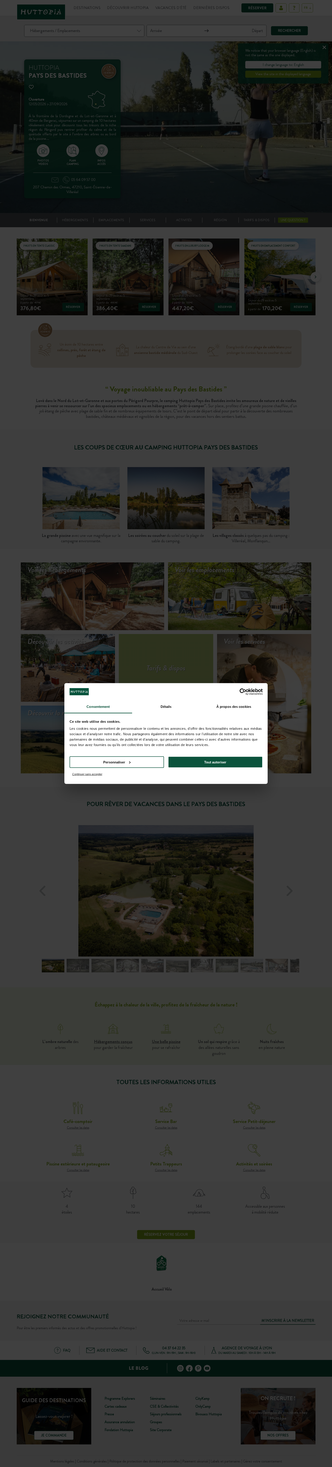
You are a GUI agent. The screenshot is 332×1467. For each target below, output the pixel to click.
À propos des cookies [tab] (233, 707)
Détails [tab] (166, 707)
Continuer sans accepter (87, 774)
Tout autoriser (215, 762)
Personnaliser (114, 762)
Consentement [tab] (98, 707)
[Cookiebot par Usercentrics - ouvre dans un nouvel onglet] (243, 691)
